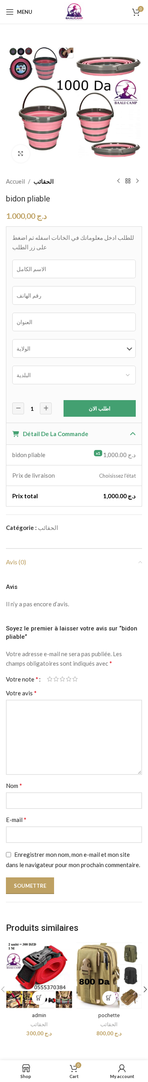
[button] (39, 998)
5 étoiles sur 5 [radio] (75, 679)
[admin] (39, 975)
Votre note (22, 679)
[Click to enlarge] (21, 154)
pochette (109, 1015)
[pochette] (109, 975)
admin (39, 1015)
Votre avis (21, 693)
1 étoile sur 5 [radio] (50, 679)
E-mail (16, 819)
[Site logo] (74, 11)
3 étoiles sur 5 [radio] (62, 679)
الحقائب (44, 181)
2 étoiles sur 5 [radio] (56, 679)
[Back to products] (128, 181)
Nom (14, 785)
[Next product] (137, 181)
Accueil (15, 181)
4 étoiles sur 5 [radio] (69, 679)
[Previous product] (118, 181)
